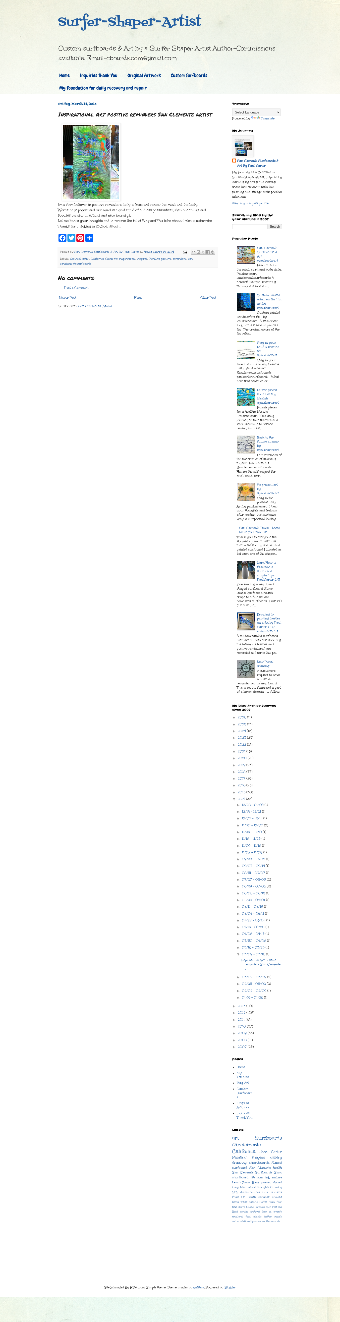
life (253, 1177)
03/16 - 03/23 (254, 947)
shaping (258, 1157)
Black (255, 1182)
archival (255, 1211)
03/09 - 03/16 (254, 954)
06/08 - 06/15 (254, 893)
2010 (242, 1026)
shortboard (240, 1177)
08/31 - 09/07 (254, 873)
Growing (276, 1187)
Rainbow (260, 1207)
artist (85, 259)
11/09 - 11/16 (252, 846)
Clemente (111, 259)
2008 (243, 1040)
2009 (243, 1033)
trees (244, 1202)
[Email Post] (184, 252)
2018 (242, 772)
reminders (179, 259)
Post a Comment (76, 288)
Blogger (230, 1287)
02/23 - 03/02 (254, 984)
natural (251, 1187)
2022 (242, 745)
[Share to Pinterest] (212, 252)
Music (250, 1207)
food (248, 1216)
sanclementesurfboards (76, 264)
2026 (242, 717)
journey (266, 1182)
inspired (142, 259)
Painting (154, 259)
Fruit (235, 1197)
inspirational (127, 259)
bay (264, 1211)
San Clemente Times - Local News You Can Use (259, 530)
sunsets (276, 1192)
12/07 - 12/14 (252, 818)
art (235, 1138)
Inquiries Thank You (98, 75)
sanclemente (246, 1144)
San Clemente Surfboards (252, 1172)
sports (276, 1221)
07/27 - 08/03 (254, 879)
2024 (242, 731)
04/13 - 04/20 (254, 927)
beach (236, 1182)
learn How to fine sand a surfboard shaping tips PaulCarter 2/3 (268, 571)
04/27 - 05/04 (254, 920)
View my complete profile (250, 203)
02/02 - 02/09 (254, 991)
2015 (242, 792)
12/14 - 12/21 (252, 812)
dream (244, 1192)
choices (277, 1197)
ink (267, 1177)
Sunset (277, 1163)
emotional (237, 1216)
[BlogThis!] (198, 252)
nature (277, 1177)
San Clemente (260, 1168)
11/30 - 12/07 (253, 825)
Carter (276, 1151)
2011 (242, 1020)
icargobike (239, 1187)
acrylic (244, 1211)
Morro (241, 1207)
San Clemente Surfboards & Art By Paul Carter (258, 163)
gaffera (198, 1287)
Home (64, 75)
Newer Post (67, 298)
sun (260, 1177)
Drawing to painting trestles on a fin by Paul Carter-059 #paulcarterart (269, 622)
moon (265, 1192)
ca (270, 1211)
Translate (268, 118)
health (277, 1168)
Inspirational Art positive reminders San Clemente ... (261, 964)
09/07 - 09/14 (254, 866)
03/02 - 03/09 (254, 977)
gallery (276, 1157)
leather (268, 1216)
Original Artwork (144, 75)
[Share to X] (203, 252)
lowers (255, 1192)
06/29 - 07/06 (254, 886)
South (252, 1197)
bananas (264, 1197)
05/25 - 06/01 (254, 900)
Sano (278, 1172)
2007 (243, 1047)
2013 (242, 1006)
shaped (277, 1182)
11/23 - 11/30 (252, 832)
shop (264, 1151)
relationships (247, 1221)
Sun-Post (271, 1207)
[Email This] (193, 252)
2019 (242, 765)
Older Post (208, 298)
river (258, 1221)
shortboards (259, 1162)
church (278, 1211)
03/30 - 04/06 (254, 941)
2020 (243, 758)
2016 (242, 785)
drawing (239, 1162)
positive (166, 259)
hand (235, 1202)
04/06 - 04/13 (254, 934)
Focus (246, 1182)
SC (243, 1197)
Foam (272, 1202)
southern (267, 1221)
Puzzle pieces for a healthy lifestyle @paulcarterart (268, 396)
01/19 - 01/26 (253, 997)
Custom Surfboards (189, 75)
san (190, 259)
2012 (242, 1013)
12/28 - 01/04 (253, 805)
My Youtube (243, 1075)
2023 (242, 738)
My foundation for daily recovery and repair (103, 88)
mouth (278, 1216)
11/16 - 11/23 (252, 839)
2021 (242, 751)
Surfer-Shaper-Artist (129, 22)
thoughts (263, 1187)
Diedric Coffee (258, 1202)
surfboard (239, 1168)
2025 (242, 724)
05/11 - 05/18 (253, 907)
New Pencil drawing (265, 664)
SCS (235, 1192)
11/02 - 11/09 (252, 852)
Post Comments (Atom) (95, 306)
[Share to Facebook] (207, 252)
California (97, 259)
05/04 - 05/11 (253, 914)
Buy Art (243, 1083)
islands (257, 1216)
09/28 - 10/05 (254, 859)
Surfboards (268, 1138)
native (235, 1221)
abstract (75, 259)
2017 (242, 778)
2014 (242, 799)
